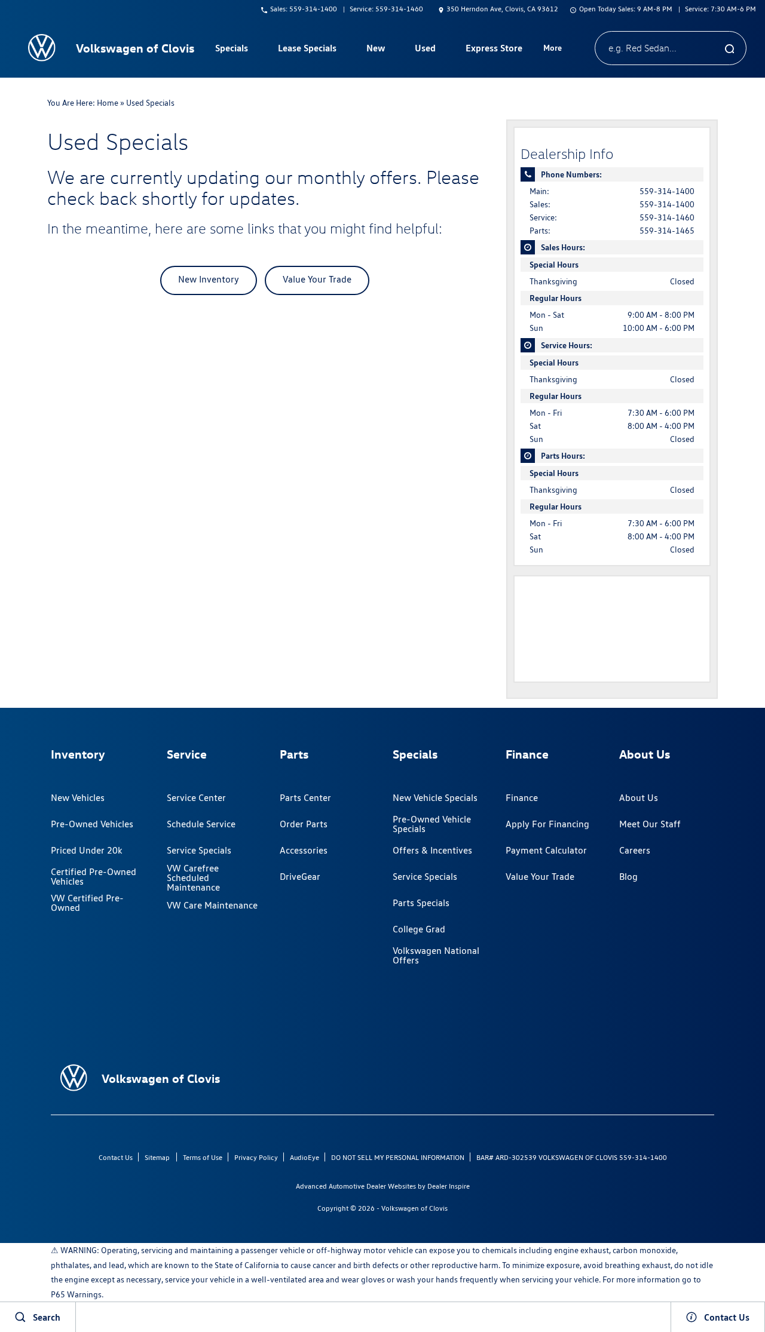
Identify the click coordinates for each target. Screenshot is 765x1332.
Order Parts (304, 824)
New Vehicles (78, 797)
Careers (634, 850)
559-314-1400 (666, 191)
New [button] (377, 50)
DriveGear (300, 876)
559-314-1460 (666, 217)
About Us (638, 797)
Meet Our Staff (650, 824)
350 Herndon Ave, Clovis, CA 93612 (502, 8)
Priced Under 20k (87, 850)
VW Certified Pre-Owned (87, 902)
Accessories (304, 850)
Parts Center (305, 797)
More (553, 49)
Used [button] (425, 50)
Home (107, 103)
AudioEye (304, 1157)
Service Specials (199, 850)
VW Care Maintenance (212, 905)
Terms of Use (202, 1157)
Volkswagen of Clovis (414, 1208)
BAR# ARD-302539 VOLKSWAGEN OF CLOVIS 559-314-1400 (571, 1157)
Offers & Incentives (432, 850)
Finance (522, 797)
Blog (628, 876)
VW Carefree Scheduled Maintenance (193, 878)
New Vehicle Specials (435, 797)
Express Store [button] (493, 50)
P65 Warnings (76, 1294)
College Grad (419, 929)
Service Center (196, 797)
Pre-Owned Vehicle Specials (432, 824)
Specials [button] (231, 50)
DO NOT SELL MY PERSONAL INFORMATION (397, 1157)
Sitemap (157, 1157)
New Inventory (208, 279)
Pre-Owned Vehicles (92, 824)
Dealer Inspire (448, 1185)
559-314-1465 (666, 230)
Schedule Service (201, 824)
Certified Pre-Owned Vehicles (93, 876)
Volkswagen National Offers (436, 955)
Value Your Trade (317, 279)
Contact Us (116, 1157)
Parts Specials (421, 903)
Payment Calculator (546, 850)
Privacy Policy (256, 1157)
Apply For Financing (547, 824)
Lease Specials (307, 48)
